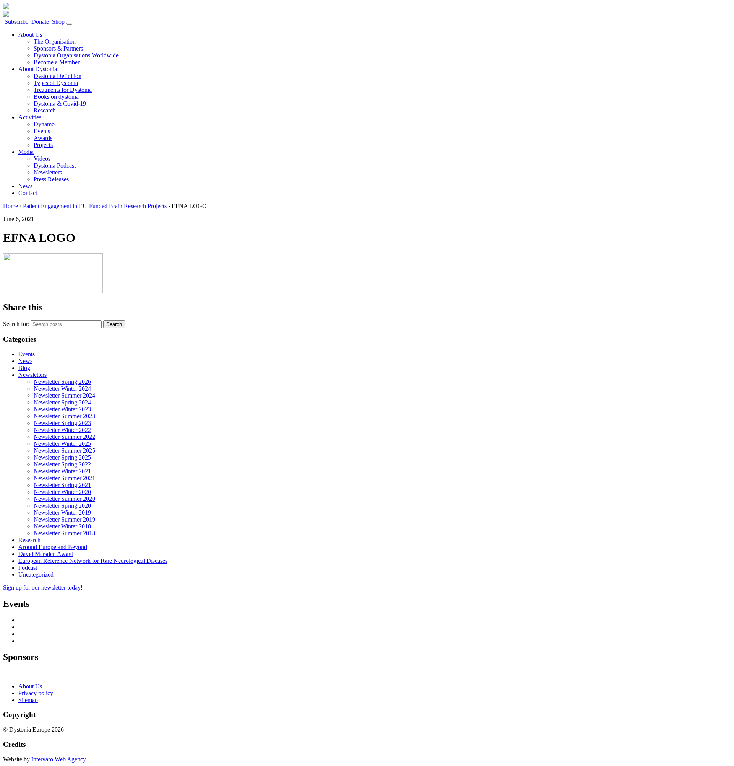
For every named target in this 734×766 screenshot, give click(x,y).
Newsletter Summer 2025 (64, 450)
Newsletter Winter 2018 (62, 526)
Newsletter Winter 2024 (62, 388)
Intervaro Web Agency (58, 759)
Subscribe (15, 21)
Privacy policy (35, 693)
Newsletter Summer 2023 (64, 416)
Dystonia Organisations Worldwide (76, 55)
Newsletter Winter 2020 (62, 492)
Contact (27, 193)
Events (42, 131)
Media (26, 151)
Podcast (27, 567)
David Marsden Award (45, 554)
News (25, 186)
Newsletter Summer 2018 (64, 533)
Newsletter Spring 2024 (62, 402)
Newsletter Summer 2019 (64, 519)
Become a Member (57, 62)
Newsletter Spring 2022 (62, 464)
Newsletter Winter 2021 (62, 471)
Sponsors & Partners (58, 48)
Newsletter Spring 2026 (62, 381)
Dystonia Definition (57, 76)
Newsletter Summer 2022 (64, 437)
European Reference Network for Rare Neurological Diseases (92, 560)
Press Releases (51, 179)
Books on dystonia (56, 96)
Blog (24, 368)
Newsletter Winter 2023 (62, 409)
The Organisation (55, 41)
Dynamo (44, 124)
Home (10, 206)
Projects (43, 145)
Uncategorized (36, 574)
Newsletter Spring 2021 (62, 485)
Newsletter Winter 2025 (62, 443)
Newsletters (48, 172)
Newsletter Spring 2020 (62, 505)
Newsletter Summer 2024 (64, 395)
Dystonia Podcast (55, 165)
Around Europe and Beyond (52, 547)
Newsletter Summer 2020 (64, 498)
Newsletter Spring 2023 (62, 423)
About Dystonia (37, 69)
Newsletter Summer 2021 (64, 478)
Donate (39, 21)
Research (45, 110)
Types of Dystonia (56, 83)
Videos (42, 158)
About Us (30, 34)
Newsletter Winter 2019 (62, 512)
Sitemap (28, 700)
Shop (57, 21)
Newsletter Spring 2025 (62, 457)
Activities (29, 117)
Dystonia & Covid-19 (60, 103)
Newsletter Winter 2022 (62, 430)
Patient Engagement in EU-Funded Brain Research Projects (95, 206)
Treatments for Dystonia (63, 89)
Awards (43, 138)
